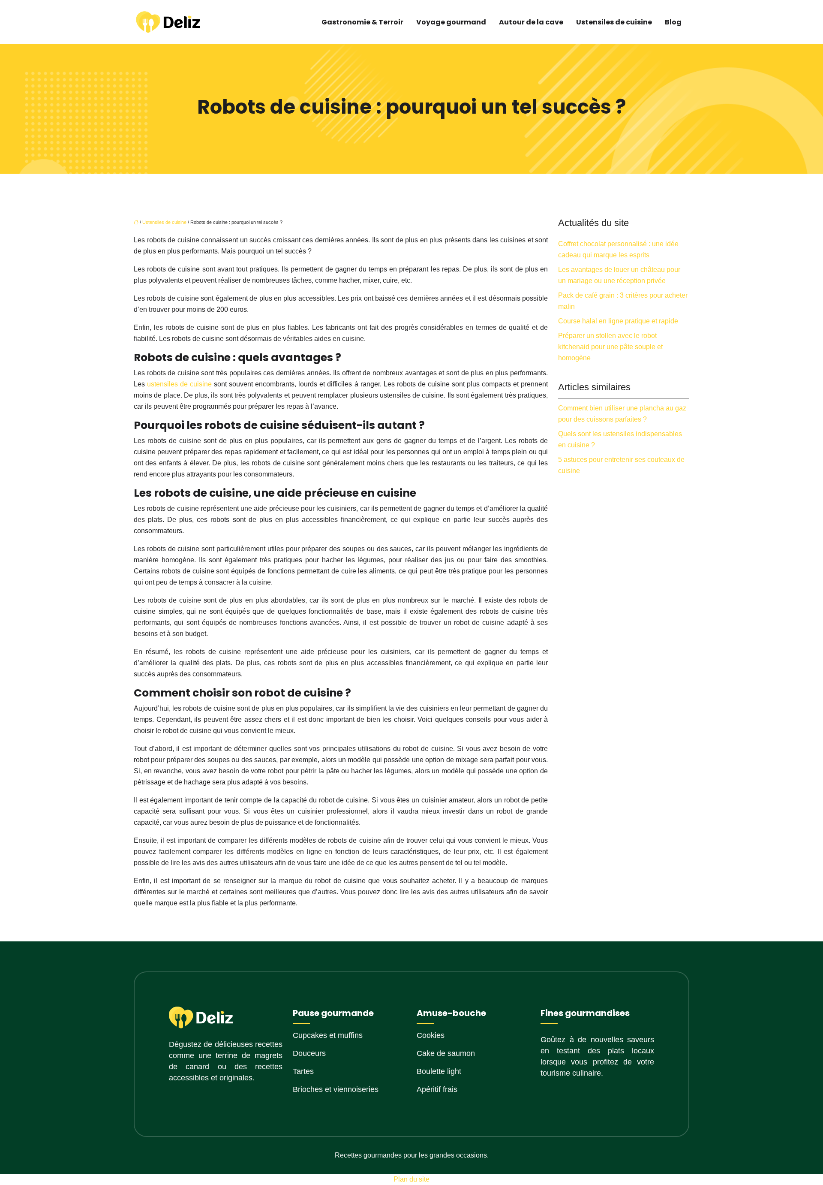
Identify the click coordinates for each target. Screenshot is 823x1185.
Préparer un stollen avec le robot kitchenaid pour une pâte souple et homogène (610, 347)
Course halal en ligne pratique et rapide (618, 321)
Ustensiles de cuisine (614, 22)
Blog (673, 22)
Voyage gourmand (451, 22)
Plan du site (411, 1179)
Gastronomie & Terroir (362, 22)
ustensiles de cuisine (179, 384)
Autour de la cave (531, 22)
